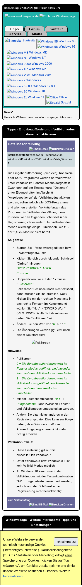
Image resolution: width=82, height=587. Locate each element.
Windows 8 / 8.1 (43, 86)
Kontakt (56, 29)
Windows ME (37, 52)
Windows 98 (66, 46)
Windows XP (37, 69)
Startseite (29, 40)
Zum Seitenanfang (19, 500)
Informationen (12, 576)
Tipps (14, 29)
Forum (34, 29)
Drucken (68, 149)
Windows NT (37, 57)
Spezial (65, 102)
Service (15, 34)
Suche (37, 34)
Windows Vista (41, 74)
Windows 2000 (41, 63)
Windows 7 (33, 80)
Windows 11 (35, 97)
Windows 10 (36, 91)
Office (62, 97)
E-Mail (44, 149)
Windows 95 (66, 41)
